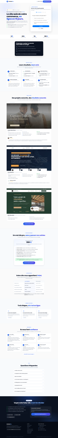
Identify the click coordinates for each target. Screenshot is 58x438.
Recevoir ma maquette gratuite (40, 414)
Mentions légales (29, 431)
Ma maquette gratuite (47, 1)
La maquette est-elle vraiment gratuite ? (21, 373)
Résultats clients (29, 425)
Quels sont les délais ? (18, 376)
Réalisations (28, 426)
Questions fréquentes (30, 430)
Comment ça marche (30, 429)
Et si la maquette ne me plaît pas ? (20, 391)
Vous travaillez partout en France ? (20, 388)
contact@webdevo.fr (42, 428)
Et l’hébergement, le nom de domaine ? (21, 382)
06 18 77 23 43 (10, 414)
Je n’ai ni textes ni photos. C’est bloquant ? (21, 379)
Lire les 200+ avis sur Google (28, 354)
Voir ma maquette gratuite (29, 262)
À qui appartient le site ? (18, 385)
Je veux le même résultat (29, 223)
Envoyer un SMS (18, 414)
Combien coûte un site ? (18, 370)
